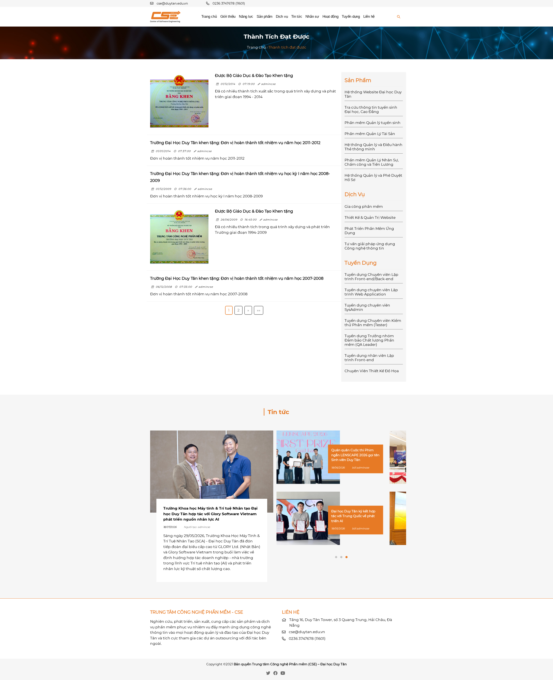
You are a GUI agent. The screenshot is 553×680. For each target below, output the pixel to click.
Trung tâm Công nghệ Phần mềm (279, 664)
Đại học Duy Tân (333, 664)
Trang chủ (209, 16)
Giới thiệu (227, 16)
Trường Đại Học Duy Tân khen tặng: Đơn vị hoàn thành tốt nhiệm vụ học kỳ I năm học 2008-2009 (240, 177)
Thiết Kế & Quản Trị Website (370, 217)
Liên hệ (369, 16)
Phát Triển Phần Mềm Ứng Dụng (369, 230)
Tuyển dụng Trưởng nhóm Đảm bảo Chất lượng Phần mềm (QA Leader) (369, 340)
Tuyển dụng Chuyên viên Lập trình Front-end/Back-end (371, 276)
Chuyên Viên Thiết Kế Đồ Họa (372, 371)
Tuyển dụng (351, 16)
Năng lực (246, 16)
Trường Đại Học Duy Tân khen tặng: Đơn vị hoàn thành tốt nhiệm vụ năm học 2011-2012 (235, 142)
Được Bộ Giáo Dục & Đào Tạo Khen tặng (254, 75)
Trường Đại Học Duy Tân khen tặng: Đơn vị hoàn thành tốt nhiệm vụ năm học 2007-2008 (236, 278)
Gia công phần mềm (364, 206)
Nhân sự (312, 16)
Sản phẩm (264, 16)
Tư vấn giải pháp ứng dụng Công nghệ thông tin (370, 246)
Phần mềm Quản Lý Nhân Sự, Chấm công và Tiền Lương (372, 162)
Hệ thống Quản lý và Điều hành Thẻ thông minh (373, 147)
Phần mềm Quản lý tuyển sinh (372, 123)
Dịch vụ (282, 16)
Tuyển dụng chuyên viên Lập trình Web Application (371, 292)
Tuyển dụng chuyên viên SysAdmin (367, 307)
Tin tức (296, 16)
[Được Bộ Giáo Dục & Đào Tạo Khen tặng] (179, 101)
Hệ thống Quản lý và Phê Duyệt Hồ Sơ (373, 177)
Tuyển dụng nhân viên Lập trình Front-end (369, 357)
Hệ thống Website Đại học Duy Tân (373, 94)
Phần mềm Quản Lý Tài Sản (370, 134)
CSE (312, 664)
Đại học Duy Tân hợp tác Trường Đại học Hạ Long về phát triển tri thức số (373, 516)
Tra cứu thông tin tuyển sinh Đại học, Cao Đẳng (371, 109)
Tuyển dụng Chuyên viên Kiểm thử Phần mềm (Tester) (373, 322)
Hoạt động (330, 16)
